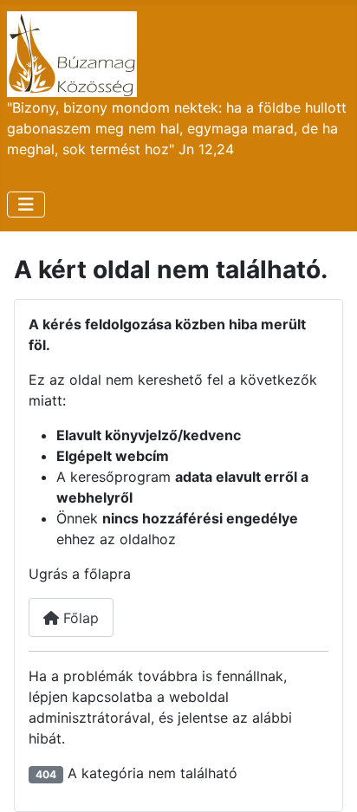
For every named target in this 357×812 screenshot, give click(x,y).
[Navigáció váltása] (26, 205)
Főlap (79, 618)
